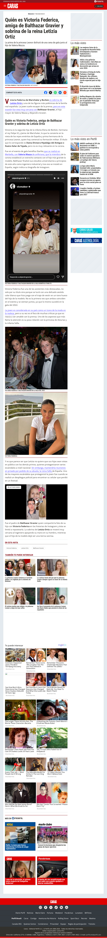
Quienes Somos (30, 924)
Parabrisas (69, 913)
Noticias (30, 913)
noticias (20, 824)
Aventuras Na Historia (47, 918)
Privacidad (54, 924)
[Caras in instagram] (40, 907)
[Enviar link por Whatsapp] (55, 92)
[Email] (64, 92)
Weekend (59, 913)
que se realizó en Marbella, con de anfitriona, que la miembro (33, 153)
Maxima (92, 918)
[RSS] (61, 907)
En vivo (100, 6)
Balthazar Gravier (38, 548)
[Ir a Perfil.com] (99, 2)
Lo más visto (78, 43)
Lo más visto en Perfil (84, 139)
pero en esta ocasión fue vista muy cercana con (35, 108)
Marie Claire (40, 913)
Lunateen (79, 913)
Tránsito (92, 924)
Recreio (84, 918)
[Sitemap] (66, 907)
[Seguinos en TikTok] (56, 907)
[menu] (4, 6)
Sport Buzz (75, 918)
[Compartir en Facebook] (45, 92)
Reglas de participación (77, 924)
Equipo (63, 924)
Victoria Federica (11, 548)
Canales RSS (17, 924)
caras (20, 859)
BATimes (88, 913)
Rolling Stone (63, 918)
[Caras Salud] (86, 233)
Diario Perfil (20, 913)
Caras (26, 918)
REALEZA (31, 14)
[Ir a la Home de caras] (13, 7)
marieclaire (52, 824)
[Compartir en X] (50, 92)
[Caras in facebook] (45, 907)
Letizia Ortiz (16, 103)
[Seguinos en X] (50, 907)
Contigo (33, 918)
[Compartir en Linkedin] (60, 92)
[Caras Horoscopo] (86, 242)
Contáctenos (43, 924)
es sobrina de (56, 99)
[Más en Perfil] (17, 818)
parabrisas (52, 859)
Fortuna (50, 913)
